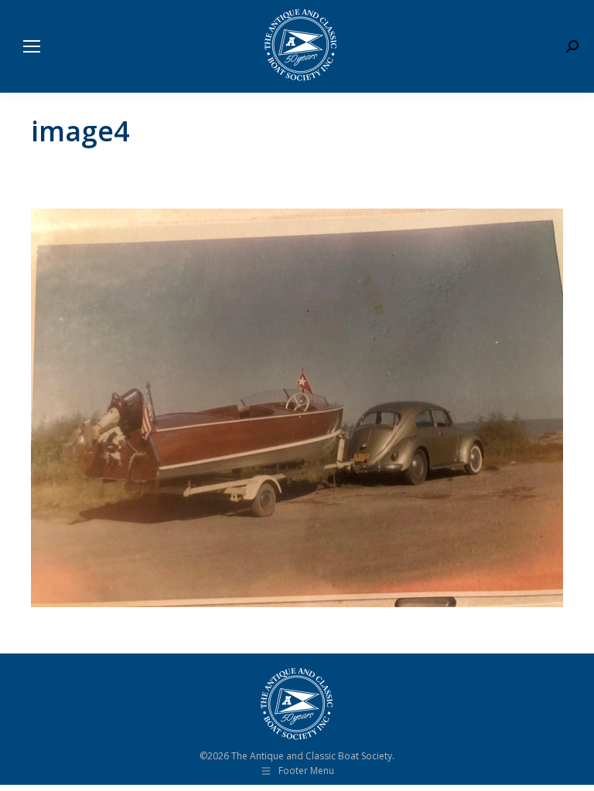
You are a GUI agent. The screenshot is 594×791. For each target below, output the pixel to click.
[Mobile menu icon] (31, 46)
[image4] (297, 408)
